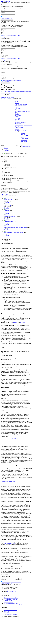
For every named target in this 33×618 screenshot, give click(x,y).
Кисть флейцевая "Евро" (10, 216)
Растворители (18, 109)
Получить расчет (5, 83)
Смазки (17, 120)
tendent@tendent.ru (10, 543)
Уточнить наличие (5, 61)
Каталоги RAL (25, 136)
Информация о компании (10, 610)
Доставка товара (8, 600)
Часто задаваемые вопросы (11, 603)
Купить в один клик (6, 194)
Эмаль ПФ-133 (7, 150)
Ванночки (23, 134)
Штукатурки (18, 123)
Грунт (16, 107)
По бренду (20, 98)
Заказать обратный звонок (7, 97)
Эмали (16, 101)
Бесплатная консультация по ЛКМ (13, 604)
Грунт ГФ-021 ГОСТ (9, 199)
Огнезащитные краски (21, 104)
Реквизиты (6, 612)
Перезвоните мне (5, 38)
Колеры (17, 116)
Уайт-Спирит (7, 205)
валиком (22, 322)
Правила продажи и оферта (8, 481)
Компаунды (18, 118)
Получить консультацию (7, 19)
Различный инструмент (24, 140)
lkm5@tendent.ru (16, 438)
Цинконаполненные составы (22, 111)
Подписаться (19, 579)
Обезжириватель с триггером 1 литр (13, 232)
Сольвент (6, 210)
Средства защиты (25, 142)
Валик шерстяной (8, 221)
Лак (16, 112)
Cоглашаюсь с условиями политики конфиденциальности (11, 17)
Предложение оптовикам (10, 599)
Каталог (6, 148)
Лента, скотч (24, 138)
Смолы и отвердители (20, 122)
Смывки (17, 129)
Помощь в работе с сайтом (11, 598)
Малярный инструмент (21, 130)
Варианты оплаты (8, 602)
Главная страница (26, 146)
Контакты (6, 611)
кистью (15, 322)
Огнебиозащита (19, 127)
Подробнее (6, 202)
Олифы (17, 114)
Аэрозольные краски (20, 105)
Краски (17, 103)
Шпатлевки (18, 115)
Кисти (22, 137)
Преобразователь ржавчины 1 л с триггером (15, 227)
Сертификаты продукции (10, 614)
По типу (14, 98)
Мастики (17, 119)
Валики (23, 133)
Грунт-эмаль (18, 108)
